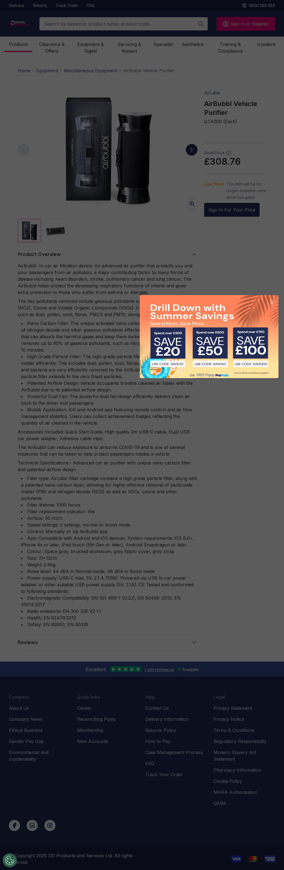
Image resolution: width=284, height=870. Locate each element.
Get (202, 375)
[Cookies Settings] (10, 860)
